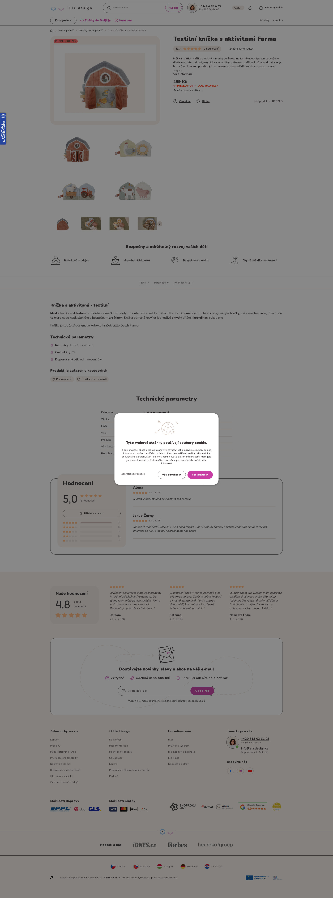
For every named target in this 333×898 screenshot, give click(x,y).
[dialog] (166, 449)
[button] (133, 474)
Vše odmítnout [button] (171, 474)
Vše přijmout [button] (200, 474)
